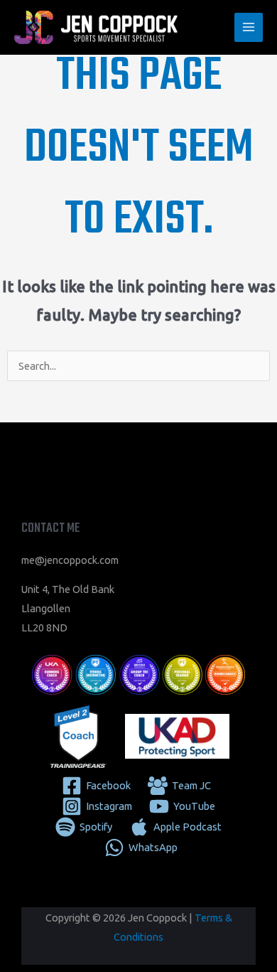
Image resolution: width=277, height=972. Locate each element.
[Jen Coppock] (96, 28)
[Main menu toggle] (248, 27)
